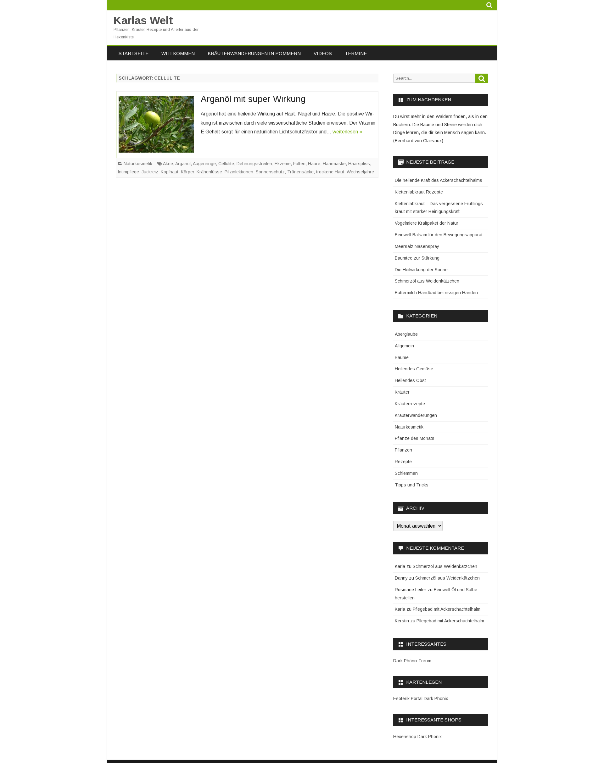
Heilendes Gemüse (414, 368)
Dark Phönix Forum (412, 660)
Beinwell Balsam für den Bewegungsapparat (439, 234)
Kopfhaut (169, 171)
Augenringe (204, 163)
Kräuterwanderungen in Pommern (254, 53)
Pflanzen (403, 449)
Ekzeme (283, 163)
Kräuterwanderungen (416, 415)
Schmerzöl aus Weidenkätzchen (427, 280)
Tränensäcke (300, 171)
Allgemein (404, 345)
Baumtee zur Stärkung (417, 258)
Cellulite (226, 163)
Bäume (402, 357)
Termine (356, 53)
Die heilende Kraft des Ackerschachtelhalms (438, 180)
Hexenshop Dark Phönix (417, 736)
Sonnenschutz (270, 171)
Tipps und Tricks (411, 484)
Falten (299, 163)
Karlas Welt (143, 20)
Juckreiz (150, 171)
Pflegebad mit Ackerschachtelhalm (446, 609)
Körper (187, 171)
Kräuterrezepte (410, 403)
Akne (168, 163)
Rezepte (403, 461)
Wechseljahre (360, 171)
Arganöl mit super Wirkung (253, 99)
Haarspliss (359, 163)
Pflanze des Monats (414, 438)
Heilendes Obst (410, 380)
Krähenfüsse (209, 171)
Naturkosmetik (138, 163)
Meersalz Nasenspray (417, 246)
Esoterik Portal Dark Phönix (420, 698)
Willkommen (178, 53)
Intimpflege (128, 171)
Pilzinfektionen (239, 171)
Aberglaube (406, 334)
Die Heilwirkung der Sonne (421, 269)
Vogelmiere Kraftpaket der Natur (426, 223)
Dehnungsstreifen (254, 163)
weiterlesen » (347, 131)
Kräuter (402, 392)
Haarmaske (334, 163)
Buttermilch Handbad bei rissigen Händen (436, 292)
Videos (323, 53)
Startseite (133, 53)
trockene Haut (330, 171)
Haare (314, 163)
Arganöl (183, 163)
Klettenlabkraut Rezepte (419, 191)
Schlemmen (406, 473)
